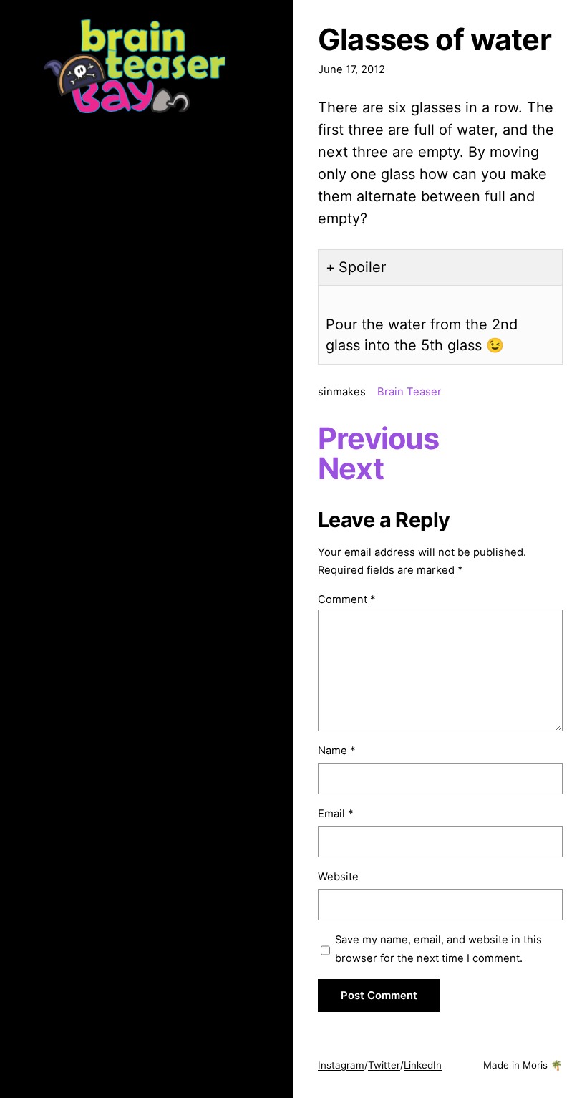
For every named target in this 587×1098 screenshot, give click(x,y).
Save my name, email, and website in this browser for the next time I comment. (438, 949)
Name (336, 750)
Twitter (384, 1065)
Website (338, 876)
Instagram (341, 1065)
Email (335, 813)
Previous (378, 438)
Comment (346, 599)
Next (351, 468)
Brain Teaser (409, 391)
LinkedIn (423, 1065)
